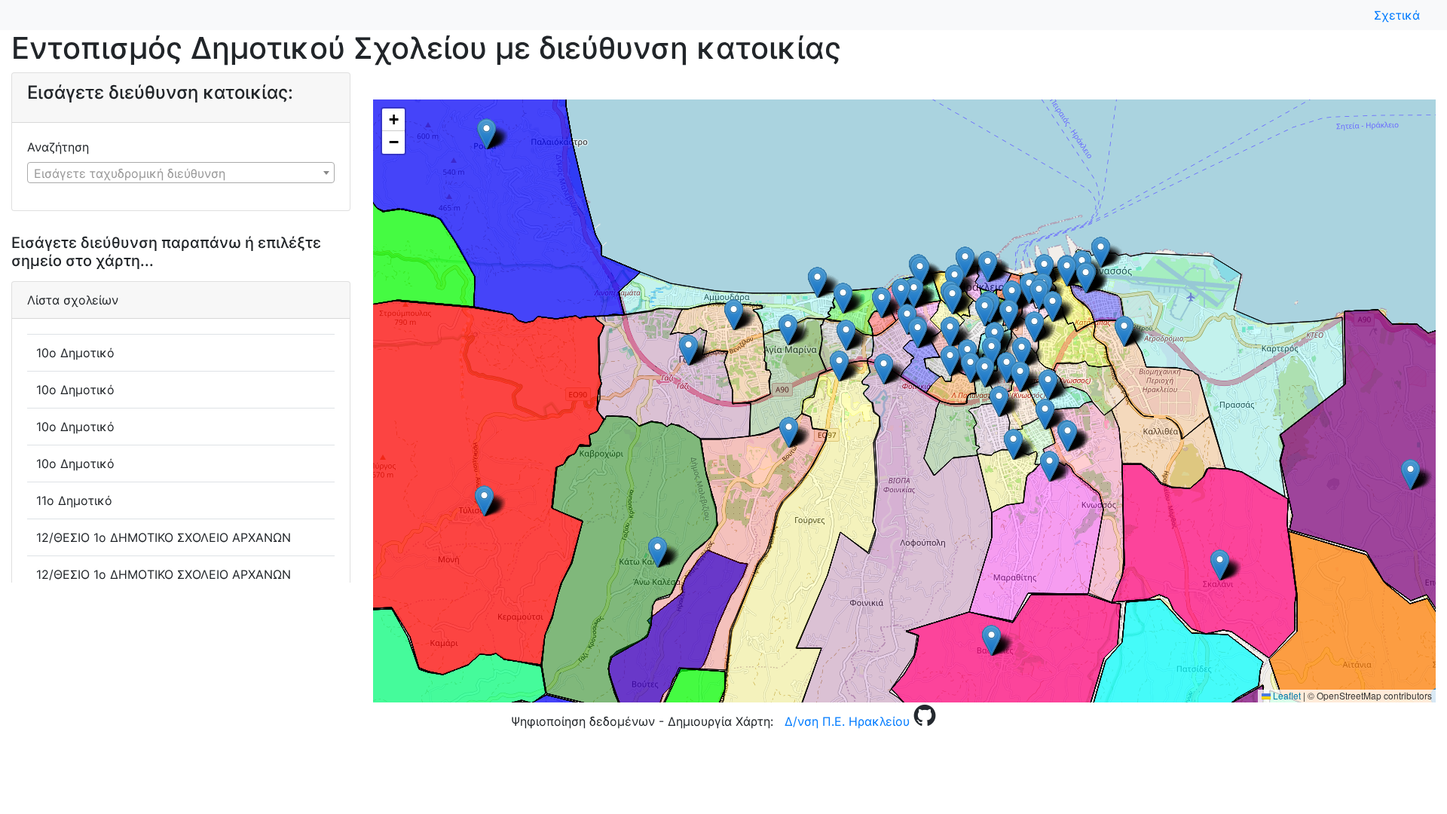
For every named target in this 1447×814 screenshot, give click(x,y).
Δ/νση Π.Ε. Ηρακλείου (847, 721)
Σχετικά (1400, 15)
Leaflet (1286, 695)
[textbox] (181, 173)
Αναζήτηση (58, 147)
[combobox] (181, 172)
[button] (991, 351)
